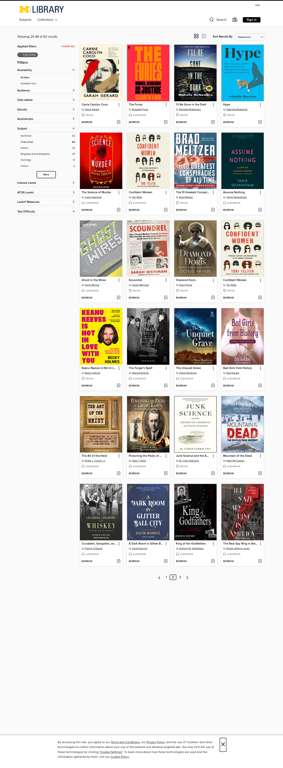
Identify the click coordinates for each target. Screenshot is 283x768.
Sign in (252, 20)
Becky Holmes (92, 373)
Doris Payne (185, 285)
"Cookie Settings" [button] (110, 752)
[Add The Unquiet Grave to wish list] (212, 385)
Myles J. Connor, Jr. (95, 460)
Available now (28, 83)
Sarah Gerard (92, 109)
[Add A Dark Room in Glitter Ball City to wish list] (165, 561)
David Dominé (139, 548)
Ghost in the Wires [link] (94, 280)
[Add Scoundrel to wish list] (165, 297)
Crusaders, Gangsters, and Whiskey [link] (99, 543)
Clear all (68, 46)
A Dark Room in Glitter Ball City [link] (146, 543)
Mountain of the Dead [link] (237, 456)
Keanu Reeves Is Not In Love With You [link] (99, 368)
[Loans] (235, 20)
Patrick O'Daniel (93, 548)
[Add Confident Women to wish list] (165, 210)
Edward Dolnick (140, 373)
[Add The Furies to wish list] (165, 122)
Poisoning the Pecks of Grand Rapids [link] (146, 456)
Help (257, 5)
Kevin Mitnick (92, 285)
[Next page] (187, 577)
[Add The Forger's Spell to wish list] (165, 385)
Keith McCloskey (235, 460)
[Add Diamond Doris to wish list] (212, 297)
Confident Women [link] (140, 192)
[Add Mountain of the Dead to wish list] (260, 473)
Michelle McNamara (190, 109)
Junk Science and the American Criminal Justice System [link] (193, 456)
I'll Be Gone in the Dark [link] (191, 104)
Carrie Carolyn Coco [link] (95, 104)
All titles (25, 77)
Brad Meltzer (186, 197)
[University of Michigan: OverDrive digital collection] (41, 9)
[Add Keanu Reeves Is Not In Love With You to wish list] (118, 385)
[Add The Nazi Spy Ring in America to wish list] (260, 561)
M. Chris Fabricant (189, 460)
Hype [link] (226, 104)
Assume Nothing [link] (234, 192)
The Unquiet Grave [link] (188, 368)
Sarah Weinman (140, 285)
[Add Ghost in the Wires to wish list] (118, 297)
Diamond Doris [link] (186, 280)
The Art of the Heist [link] (94, 456)
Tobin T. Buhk (139, 460)
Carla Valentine (93, 197)
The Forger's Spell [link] (140, 368)
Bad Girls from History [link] (237, 368)
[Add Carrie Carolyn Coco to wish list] (118, 122)
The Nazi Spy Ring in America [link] (240, 543)
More (46, 174)
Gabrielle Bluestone (236, 109)
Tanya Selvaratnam (236, 197)
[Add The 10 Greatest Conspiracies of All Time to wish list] (212, 210)
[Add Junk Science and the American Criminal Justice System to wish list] (212, 473)
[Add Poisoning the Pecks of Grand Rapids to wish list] (165, 473)
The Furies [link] (135, 104)
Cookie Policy (120, 757)
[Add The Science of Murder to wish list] (118, 210)
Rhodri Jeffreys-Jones (238, 548)
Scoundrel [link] (135, 280)
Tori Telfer (137, 197)
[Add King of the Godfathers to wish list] (212, 561)
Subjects (25, 20)
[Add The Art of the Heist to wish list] (118, 473)
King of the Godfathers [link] (191, 543)
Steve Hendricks (188, 373)
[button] (217, 20)
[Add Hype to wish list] (260, 122)
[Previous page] (159, 577)
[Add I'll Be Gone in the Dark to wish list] (212, 122)
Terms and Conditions (125, 742)
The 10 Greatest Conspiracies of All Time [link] (193, 192)
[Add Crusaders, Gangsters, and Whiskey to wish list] (118, 561)
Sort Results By (223, 36)
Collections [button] (46, 20)
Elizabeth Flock (140, 109)
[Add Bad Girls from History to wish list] (260, 385)
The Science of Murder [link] (96, 192)
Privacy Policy (156, 742)
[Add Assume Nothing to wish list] (260, 210)
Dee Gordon (232, 373)
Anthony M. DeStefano (191, 548)
